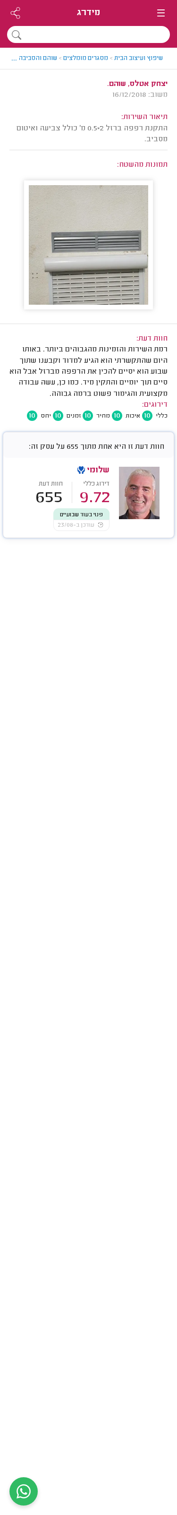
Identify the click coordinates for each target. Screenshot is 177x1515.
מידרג (88, 13)
